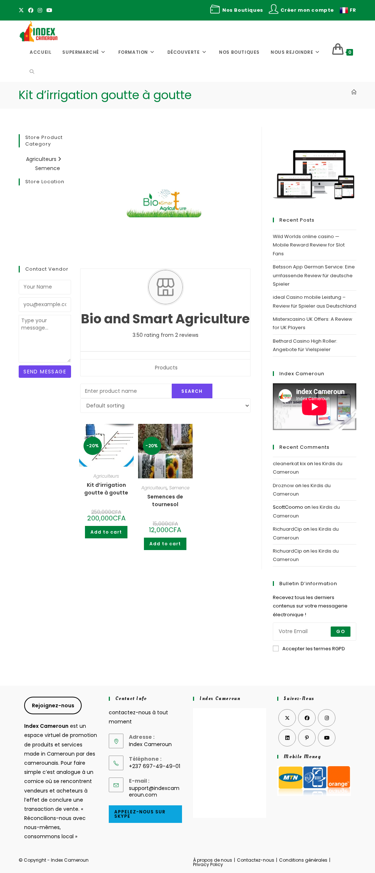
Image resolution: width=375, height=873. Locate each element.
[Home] (354, 92)
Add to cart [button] (106, 532)
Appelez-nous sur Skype (140, 814)
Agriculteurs (42, 159)
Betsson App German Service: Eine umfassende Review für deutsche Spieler (314, 275)
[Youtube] (49, 10)
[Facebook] (31, 10)
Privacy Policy (208, 864)
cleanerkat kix (289, 463)
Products (166, 367)
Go (340, 631)
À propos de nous (212, 860)
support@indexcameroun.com (154, 791)
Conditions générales (303, 860)
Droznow (283, 485)
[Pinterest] (307, 737)
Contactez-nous (255, 860)
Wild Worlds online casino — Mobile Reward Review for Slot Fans (309, 245)
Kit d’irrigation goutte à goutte (106, 488)
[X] (22, 10)
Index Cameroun (220, 698)
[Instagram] (40, 10)
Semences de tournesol (165, 500)
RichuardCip (287, 529)
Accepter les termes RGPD (313, 648)
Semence (47, 168)
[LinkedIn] (287, 737)
